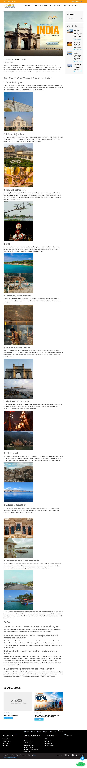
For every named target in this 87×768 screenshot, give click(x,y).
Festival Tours (29, 747)
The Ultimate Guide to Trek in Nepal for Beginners (77, 67)
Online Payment (50, 745)
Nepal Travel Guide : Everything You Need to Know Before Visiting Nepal (47, 716)
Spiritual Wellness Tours (31, 749)
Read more (8, 718)
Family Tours (28, 743)
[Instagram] (79, 755)
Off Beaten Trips (29, 752)
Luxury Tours (28, 740)
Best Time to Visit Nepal (11, 715)
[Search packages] (80, 6)
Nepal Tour (7, 739)
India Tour (6, 743)
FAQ (47, 739)
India (16, 67)
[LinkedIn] (82, 755)
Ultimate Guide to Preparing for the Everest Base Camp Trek (77, 55)
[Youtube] (73, 755)
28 (81, 18)
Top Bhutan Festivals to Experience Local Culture (77, 45)
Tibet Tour (7, 745)
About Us (48, 741)
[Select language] (81, 1)
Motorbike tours (29, 745)
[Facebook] (65, 755)
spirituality (58, 611)
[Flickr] (76, 755)
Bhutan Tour (7, 741)
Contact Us (49, 743)
